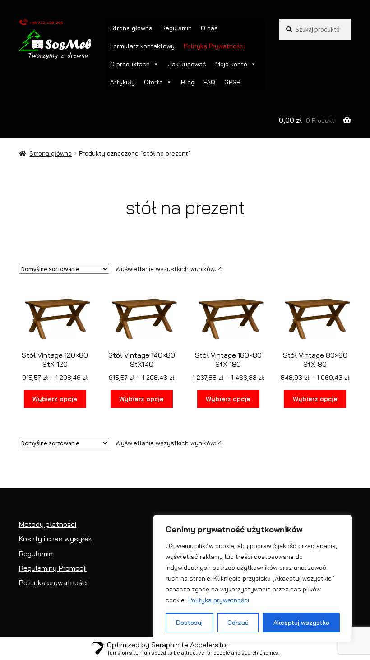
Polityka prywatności (218, 600)
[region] (252, 578)
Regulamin (177, 28)
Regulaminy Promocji (53, 567)
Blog (187, 82)
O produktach (130, 64)
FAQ (209, 82)
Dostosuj (189, 622)
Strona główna (131, 28)
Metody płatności (47, 524)
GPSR (232, 82)
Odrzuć (238, 622)
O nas (209, 28)
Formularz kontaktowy (142, 46)
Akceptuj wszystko (301, 622)
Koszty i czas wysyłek (55, 538)
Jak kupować (187, 64)
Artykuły (122, 82)
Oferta (153, 82)
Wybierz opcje (54, 399)
